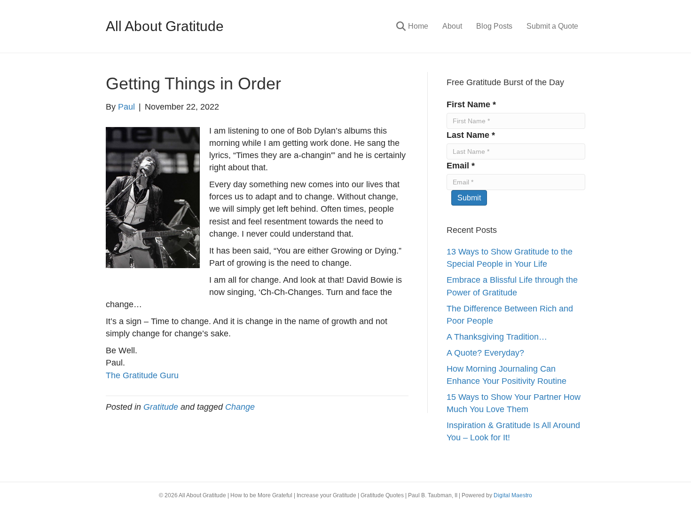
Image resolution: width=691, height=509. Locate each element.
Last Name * (471, 135)
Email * (461, 165)
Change (240, 407)
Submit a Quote (552, 26)
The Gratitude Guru (142, 375)
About (452, 26)
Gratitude (160, 407)
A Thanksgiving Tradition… (497, 337)
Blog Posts (494, 26)
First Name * (471, 104)
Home (418, 26)
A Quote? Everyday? (485, 353)
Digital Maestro (513, 495)
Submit (469, 198)
